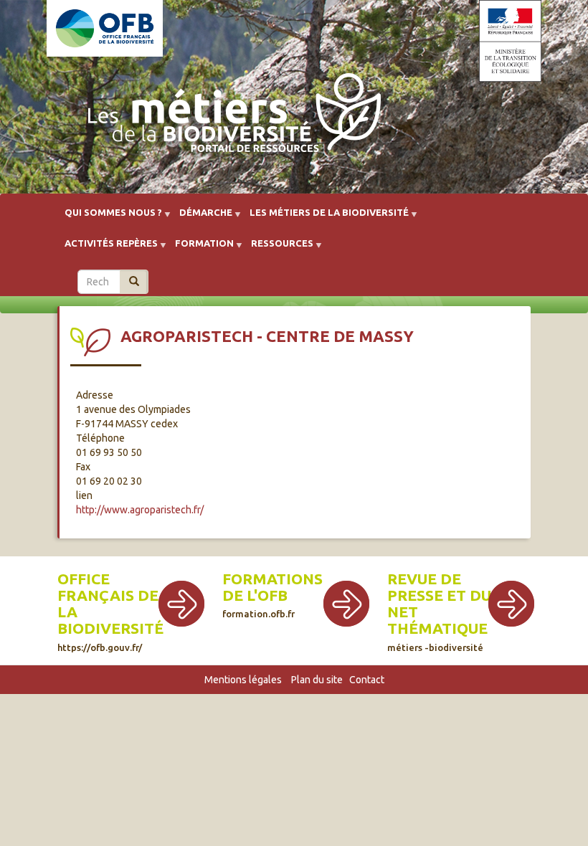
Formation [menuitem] (200, 248)
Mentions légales (243, 679)
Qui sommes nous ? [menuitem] (109, 217)
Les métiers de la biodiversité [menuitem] (325, 217)
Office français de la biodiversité (110, 604)
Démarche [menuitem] (201, 217)
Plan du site (317, 679)
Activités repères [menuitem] (107, 248)
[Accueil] (230, 116)
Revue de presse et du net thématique (439, 604)
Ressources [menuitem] (277, 248)
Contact (366, 679)
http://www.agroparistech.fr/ (140, 509)
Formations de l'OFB (272, 587)
